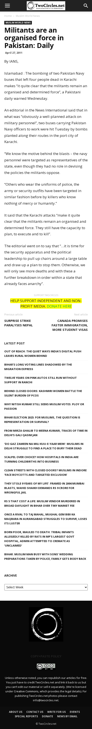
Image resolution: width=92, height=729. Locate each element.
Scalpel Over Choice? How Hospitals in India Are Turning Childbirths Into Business (41, 459)
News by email (67, 716)
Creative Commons (26, 691)
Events (75, 712)
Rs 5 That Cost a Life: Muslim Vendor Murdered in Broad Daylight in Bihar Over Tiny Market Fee (42, 503)
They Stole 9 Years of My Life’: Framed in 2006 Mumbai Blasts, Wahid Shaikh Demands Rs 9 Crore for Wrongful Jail (44, 488)
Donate (47, 716)
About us (15, 712)
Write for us (56, 712)
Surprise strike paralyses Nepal (18, 322)
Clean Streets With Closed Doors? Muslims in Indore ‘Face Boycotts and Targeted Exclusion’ (45, 472)
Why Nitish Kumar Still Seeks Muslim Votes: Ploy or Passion (44, 406)
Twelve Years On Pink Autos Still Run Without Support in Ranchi (40, 380)
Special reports (26, 716)
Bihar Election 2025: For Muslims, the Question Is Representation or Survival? (42, 419)
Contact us (34, 712)
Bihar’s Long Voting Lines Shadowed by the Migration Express (38, 367)
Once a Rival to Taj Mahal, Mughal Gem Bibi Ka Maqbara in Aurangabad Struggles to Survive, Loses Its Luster (45, 518)
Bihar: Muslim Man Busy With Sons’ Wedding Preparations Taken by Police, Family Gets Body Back (45, 556)
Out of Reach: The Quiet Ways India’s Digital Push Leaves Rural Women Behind (42, 353)
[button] (86, 6)
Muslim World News (28, 16)
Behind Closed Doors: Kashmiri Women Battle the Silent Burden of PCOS (43, 393)
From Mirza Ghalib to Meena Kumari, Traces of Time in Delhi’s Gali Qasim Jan (46, 433)
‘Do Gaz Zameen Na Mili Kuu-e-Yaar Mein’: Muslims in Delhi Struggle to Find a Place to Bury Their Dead (43, 446)
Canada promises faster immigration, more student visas (70, 325)
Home (8, 16)
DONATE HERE (59, 306)
